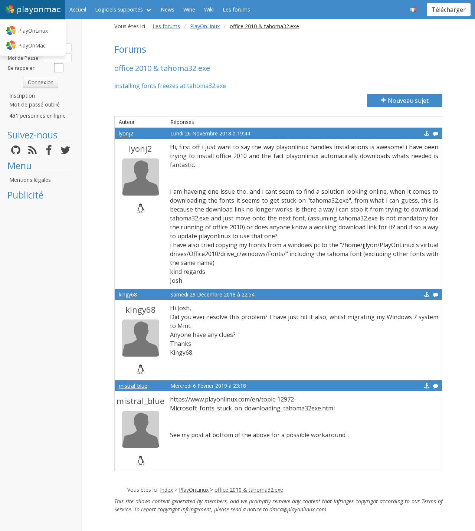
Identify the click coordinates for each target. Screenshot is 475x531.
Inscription (22, 95)
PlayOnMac (32, 45)
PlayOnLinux (33, 30)
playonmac (38, 9)
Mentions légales (30, 179)
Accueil (77, 9)
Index (166, 489)
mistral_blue (133, 385)
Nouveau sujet (408, 100)
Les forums (236, 9)
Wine (189, 9)
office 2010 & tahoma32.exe (248, 489)
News (167, 9)
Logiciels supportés (119, 9)
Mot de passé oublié (34, 104)
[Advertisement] (40, 316)
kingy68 (128, 294)
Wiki (209, 9)
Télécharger (449, 10)
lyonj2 (126, 133)
